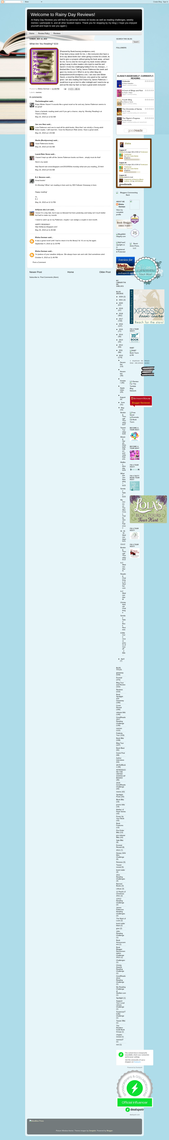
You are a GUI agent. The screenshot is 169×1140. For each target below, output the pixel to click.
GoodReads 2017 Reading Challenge (121, 720)
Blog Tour (120, 743)
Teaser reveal (119, 866)
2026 (121, 297)
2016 (121, 324)
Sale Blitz (119, 840)
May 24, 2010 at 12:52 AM (45, 117)
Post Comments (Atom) (49, 277)
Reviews (56, 33)
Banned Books (119, 885)
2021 (121, 300)
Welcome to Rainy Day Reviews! (63, 14)
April (122, 659)
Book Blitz (120, 738)
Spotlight (119, 998)
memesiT (119, 1040)
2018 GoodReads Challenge (121, 785)
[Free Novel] (135, 415)
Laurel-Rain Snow (42, 154)
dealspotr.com (135, 1114)
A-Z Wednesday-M (123, 595)
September (122, 389)
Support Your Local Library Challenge (120, 1004)
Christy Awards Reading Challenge (120, 968)
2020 (121, 303)
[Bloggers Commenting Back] (128, 195)
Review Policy (44, 33)
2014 (121, 334)
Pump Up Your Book (120, 817)
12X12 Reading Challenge (120, 901)
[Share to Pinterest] (79, 89)
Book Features (119, 824)
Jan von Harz (40, 124)
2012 (121, 345)
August (122, 397)
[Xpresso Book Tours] (147, 323)
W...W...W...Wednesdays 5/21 (123, 536)
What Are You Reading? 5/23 (123, 479)
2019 (121, 308)
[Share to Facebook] (76, 89)
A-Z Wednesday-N (123, 567)
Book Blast (120, 748)
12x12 (122, 544)
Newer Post (35, 272)
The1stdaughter (42, 101)
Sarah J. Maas (128, 92)
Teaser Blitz (120, 1021)
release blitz (121, 712)
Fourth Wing (127, 100)
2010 (121, 355)
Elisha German (41, 237)
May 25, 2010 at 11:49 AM (45, 230)
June (123, 402)
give (117, 928)
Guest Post (120, 753)
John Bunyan (128, 120)
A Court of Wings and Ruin (132, 90)
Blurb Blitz (120, 800)
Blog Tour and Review (120, 684)
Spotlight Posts (119, 796)
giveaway (119, 673)
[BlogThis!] (72, 89)
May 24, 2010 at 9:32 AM (45, 170)
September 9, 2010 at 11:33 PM (47, 244)
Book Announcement (121, 942)
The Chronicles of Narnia (132, 109)
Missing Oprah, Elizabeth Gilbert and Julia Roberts (123, 448)
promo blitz (120, 805)
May (122, 408)
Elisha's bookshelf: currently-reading (135, 77)
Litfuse (118, 889)
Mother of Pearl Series (121, 811)
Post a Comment (39, 262)
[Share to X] (74, 89)
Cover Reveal (119, 706)
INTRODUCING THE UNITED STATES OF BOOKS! (121, 774)
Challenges (120, 960)
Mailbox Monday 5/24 (123, 466)
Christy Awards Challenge (123, 607)
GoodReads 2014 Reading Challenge (121, 979)
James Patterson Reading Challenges (120, 911)
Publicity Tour (119, 734)
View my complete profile (119, 212)
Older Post (105, 272)
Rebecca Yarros (128, 102)
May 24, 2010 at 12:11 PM (45, 202)
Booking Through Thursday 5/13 (123, 554)
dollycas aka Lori (42, 210)
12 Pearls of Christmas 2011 (121, 894)
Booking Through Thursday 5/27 (123, 418)
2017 (121, 319)
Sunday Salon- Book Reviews (123, 623)
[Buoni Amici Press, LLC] (135, 248)
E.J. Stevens (40, 177)
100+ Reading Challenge (120, 933)
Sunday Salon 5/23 (123, 493)
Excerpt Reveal (119, 846)
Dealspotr (139, 1067)
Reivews (119, 862)
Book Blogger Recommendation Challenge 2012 (120, 952)
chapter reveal (119, 1036)
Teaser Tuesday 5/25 (123, 431)
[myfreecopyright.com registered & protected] (121, 252)
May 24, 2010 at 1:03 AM (45, 133)
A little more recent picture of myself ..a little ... (123, 644)
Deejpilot (92, 1131)
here (63, 185)
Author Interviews (120, 759)
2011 (121, 350)
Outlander (126, 81)
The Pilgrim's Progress (131, 118)
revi (117, 1045)
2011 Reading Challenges (120, 877)
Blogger (110, 1131)
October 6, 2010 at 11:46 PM (46, 257)
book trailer (120, 870)
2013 (121, 340)
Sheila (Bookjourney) (44, 140)
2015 (121, 329)
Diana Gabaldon (128, 83)
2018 (121, 314)
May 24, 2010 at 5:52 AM (45, 147)
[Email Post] (65, 89)
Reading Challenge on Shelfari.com (123, 581)
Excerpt (119, 678)
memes (39, 92)
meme (118, 792)
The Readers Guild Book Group (120, 1029)
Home (31, 33)
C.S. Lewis (127, 111)
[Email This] (69, 89)
